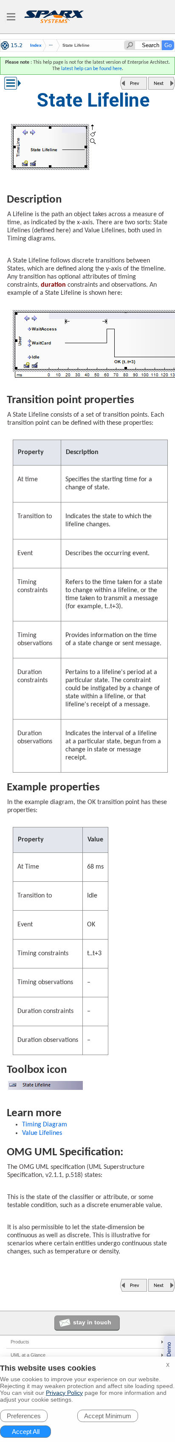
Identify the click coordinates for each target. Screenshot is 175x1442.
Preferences (24, 1415)
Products (20, 1341)
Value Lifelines (42, 1133)
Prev (134, 83)
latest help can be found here (91, 68)
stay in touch (92, 1322)
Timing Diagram (44, 1124)
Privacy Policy (64, 1392)
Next (159, 83)
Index (36, 45)
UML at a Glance (28, 1354)
